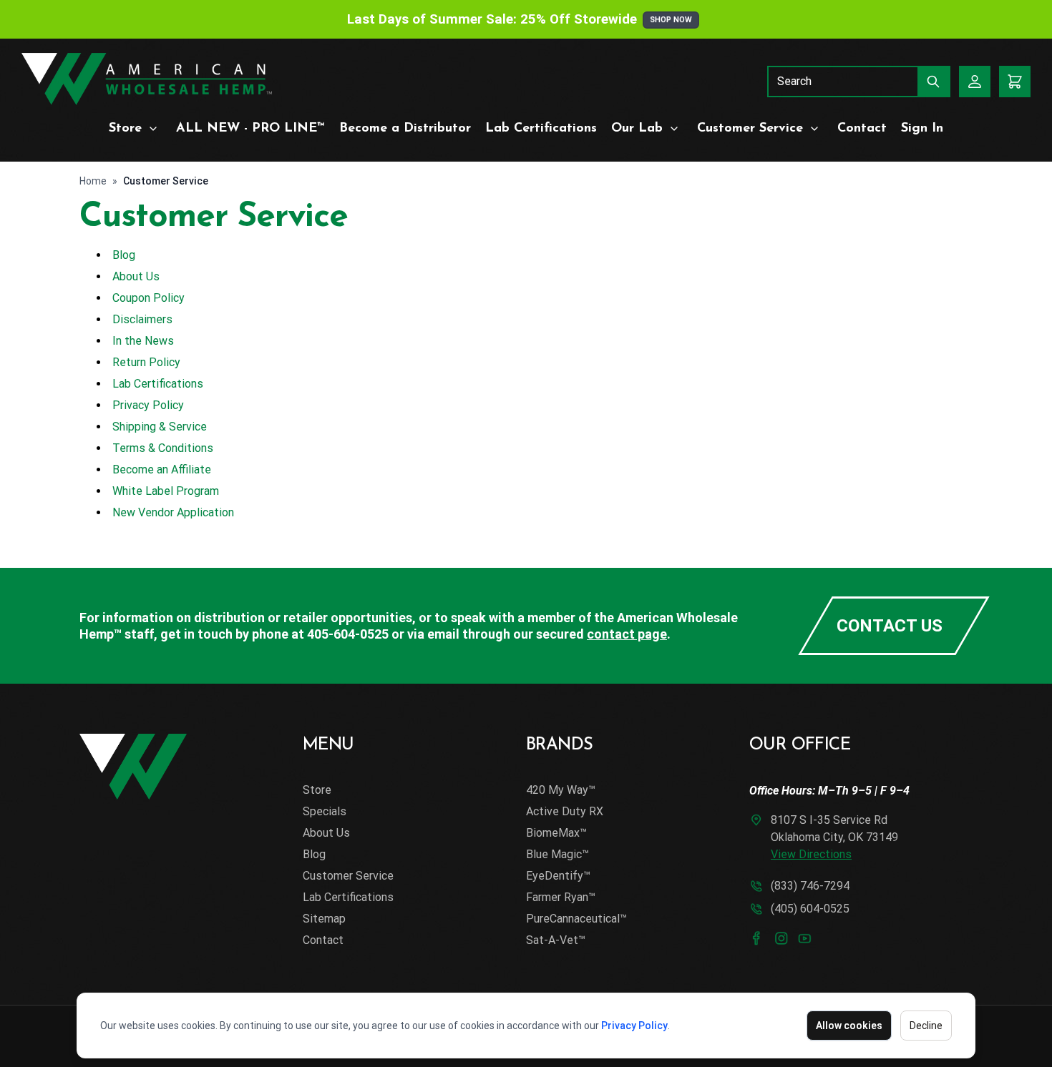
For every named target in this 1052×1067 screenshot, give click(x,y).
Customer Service (750, 128)
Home (93, 181)
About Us (136, 276)
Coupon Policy (148, 298)
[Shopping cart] (1015, 81)
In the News (143, 341)
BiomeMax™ (556, 833)
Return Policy (146, 362)
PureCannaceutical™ (576, 918)
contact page (627, 633)
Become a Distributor (405, 128)
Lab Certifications (541, 128)
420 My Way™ (560, 790)
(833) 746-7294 (810, 886)
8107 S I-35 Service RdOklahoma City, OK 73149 (834, 837)
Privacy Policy (634, 1025)
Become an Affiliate (161, 469)
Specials (324, 811)
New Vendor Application (173, 512)
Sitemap (324, 918)
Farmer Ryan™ (560, 897)
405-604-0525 (348, 633)
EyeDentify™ (558, 875)
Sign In (922, 128)
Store (125, 128)
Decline (926, 1025)
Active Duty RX (564, 811)
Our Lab (637, 128)
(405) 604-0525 (810, 908)
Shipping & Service (159, 426)
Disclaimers (142, 319)
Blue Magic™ (557, 854)
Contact (862, 128)
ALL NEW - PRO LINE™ (250, 128)
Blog (123, 255)
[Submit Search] (933, 81)
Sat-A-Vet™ (555, 940)
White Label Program (165, 491)
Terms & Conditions (162, 448)
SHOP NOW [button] (671, 19)
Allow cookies (849, 1025)
